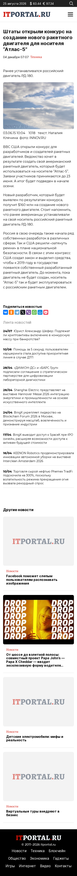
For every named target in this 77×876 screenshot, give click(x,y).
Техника (36, 57)
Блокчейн (57, 851)
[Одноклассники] (11, 312)
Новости (12, 571)
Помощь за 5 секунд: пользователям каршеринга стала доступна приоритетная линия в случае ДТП (35, 353)
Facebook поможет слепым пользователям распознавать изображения (31, 579)
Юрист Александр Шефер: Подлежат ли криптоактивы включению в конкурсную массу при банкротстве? (36, 335)
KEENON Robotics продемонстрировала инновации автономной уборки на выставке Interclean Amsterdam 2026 (38, 457)
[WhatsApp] (34, 312)
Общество (17, 858)
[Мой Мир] (40, 312)
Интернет (27, 866)
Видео (45, 866)
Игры (10, 866)
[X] (22, 312)
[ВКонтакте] (5, 312)
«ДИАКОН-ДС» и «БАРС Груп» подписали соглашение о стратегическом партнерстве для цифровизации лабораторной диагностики (35, 374)
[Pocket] (45, 312)
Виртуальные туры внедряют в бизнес (33, 813)
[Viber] (28, 312)
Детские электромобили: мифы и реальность (34, 738)
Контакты (63, 866)
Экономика (39, 858)
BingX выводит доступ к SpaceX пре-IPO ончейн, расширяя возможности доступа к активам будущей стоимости (38, 439)
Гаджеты (61, 858)
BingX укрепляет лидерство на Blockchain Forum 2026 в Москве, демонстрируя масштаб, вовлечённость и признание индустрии (35, 418)
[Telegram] (17, 312)
